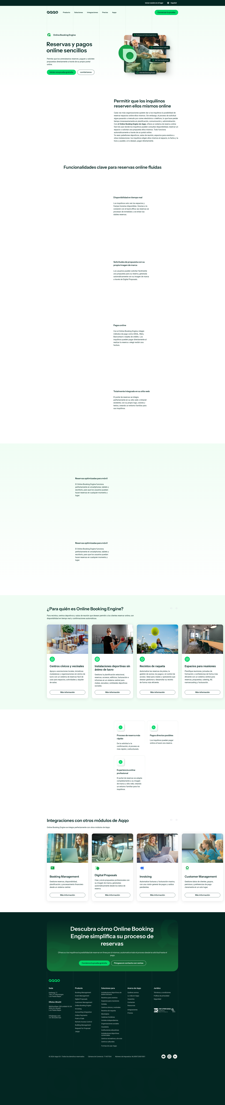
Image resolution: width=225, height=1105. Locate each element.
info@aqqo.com (54, 1016)
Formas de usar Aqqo (109, 1046)
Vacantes (131, 999)
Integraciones (92, 12)
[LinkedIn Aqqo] (175, 1056)
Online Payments (81, 1015)
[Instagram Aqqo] (169, 1056)
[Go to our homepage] (52, 12)
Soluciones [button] (78, 12)
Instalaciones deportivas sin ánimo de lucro (111, 993)
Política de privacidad (161, 996)
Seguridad (157, 999)
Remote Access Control (83, 1022)
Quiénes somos (133, 992)
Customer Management (83, 1002)
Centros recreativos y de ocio (111, 1038)
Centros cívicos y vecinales (110, 1007)
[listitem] (67, 661)
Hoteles (104, 1004)
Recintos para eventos (109, 998)
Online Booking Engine (83, 1005)
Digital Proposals (81, 999)
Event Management (82, 996)
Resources (131, 1005)
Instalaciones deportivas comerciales (110, 1034)
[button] (172, 3)
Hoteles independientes (109, 1020)
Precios (105, 12)
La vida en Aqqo (133, 996)
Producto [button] (66, 12)
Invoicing (78, 1009)
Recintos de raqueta (108, 1011)
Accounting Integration (83, 1012)
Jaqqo (77, 1031)
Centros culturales (107, 1042)
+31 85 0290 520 (55, 1018)
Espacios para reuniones (110, 1001)
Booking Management (83, 992)
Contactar (131, 1002)
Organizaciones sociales (110, 1024)
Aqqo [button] (114, 12)
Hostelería (105, 1027)
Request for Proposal (82, 1028)
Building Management (83, 1025)
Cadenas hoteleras (108, 1017)
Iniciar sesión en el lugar (154, 3)
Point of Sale (79, 1018)
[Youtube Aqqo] (163, 1056)
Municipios (105, 1014)
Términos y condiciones (162, 992)
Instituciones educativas (110, 1030)
